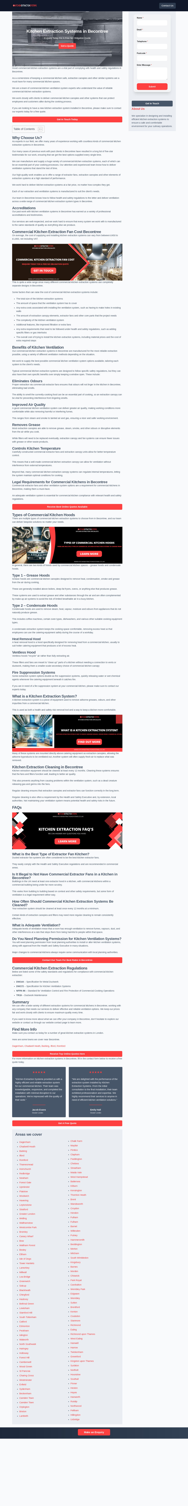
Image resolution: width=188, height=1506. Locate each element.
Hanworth (75, 1397)
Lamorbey (24, 1268)
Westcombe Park (27, 1227)
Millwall (23, 1272)
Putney (74, 1235)
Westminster (25, 1380)
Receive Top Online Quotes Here (67, 1054)
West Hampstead (79, 1177)
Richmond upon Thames (82, 1334)
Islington (23, 1335)
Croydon (74, 1208)
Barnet (73, 1226)
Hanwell (74, 1343)
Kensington (76, 1190)
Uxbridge (75, 1419)
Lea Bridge (24, 1277)
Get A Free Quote (67, 1123)
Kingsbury (75, 1262)
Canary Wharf (26, 1236)
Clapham (75, 1154)
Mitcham (74, 1253)
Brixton (22, 1411)
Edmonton (24, 1326)
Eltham (22, 1254)
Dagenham (17, 1046)
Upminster (24, 1187)
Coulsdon (75, 1316)
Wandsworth (76, 1204)
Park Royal (75, 1280)
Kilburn (74, 1186)
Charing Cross (26, 1375)
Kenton (74, 1311)
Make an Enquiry (94, 1432)
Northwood (75, 1406)
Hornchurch (25, 1169)
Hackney (23, 1299)
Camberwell (25, 1362)
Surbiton (74, 1365)
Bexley (22, 1250)
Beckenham (25, 1393)
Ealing (73, 1329)
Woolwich (24, 1196)
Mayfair (74, 1145)
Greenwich (24, 1281)
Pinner (73, 1383)
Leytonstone (25, 1205)
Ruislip (73, 1401)
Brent (73, 1199)
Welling (23, 1218)
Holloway (24, 1353)
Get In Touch (152, 103)
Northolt (74, 1370)
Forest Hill (24, 1357)
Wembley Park (77, 1289)
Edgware (74, 1293)
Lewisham (24, 1308)
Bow (21, 1241)
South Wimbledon (79, 1258)
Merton (74, 1249)
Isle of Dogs (25, 1259)
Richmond (75, 1325)
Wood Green (25, 1366)
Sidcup (22, 1285)
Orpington (24, 1407)
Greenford (75, 1356)
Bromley (23, 1232)
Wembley (75, 1298)
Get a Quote (67, 46)
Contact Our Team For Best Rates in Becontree (67, 960)
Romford (61, 1046)
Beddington (76, 1244)
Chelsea (74, 1163)
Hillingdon (75, 1415)
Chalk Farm (76, 1141)
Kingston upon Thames (82, 1361)
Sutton (73, 1302)
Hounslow (75, 1374)
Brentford (75, 1307)
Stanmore (75, 1320)
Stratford (23, 1209)
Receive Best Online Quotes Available (67, 507)
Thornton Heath (78, 1195)
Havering (23, 1200)
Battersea (75, 1181)
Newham (23, 1178)
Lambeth (23, 1416)
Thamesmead (26, 1164)
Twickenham (76, 1352)
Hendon (74, 1213)
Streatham (75, 1168)
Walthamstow (26, 1223)
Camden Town (26, 1398)
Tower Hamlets (26, 1263)
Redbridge (24, 1173)
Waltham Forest (27, 1245)
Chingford (24, 1294)
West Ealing (76, 1338)
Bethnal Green (26, 1303)
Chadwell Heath (32, 1046)
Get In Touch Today (67, 119)
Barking (45, 1046)
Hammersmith (77, 1240)
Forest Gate (25, 1182)
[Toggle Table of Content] (39, 129)
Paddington (76, 1159)
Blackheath (24, 1290)
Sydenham (24, 1389)
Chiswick (74, 1275)
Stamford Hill (25, 1312)
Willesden (75, 1231)
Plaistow (23, 1191)
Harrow (74, 1347)
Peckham (24, 1330)
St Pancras (24, 1371)
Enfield (22, 1384)
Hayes (73, 1392)
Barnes (74, 1266)
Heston (74, 1388)
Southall (74, 1379)
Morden (74, 1271)
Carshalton (75, 1284)
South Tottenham (27, 1317)
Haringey (23, 1348)
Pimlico (74, 1150)
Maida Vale (76, 1172)
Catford (23, 1321)
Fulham (74, 1217)
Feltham (74, 1410)
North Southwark (27, 1344)
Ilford (53, 1046)
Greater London (27, 1214)
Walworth (24, 1339)
